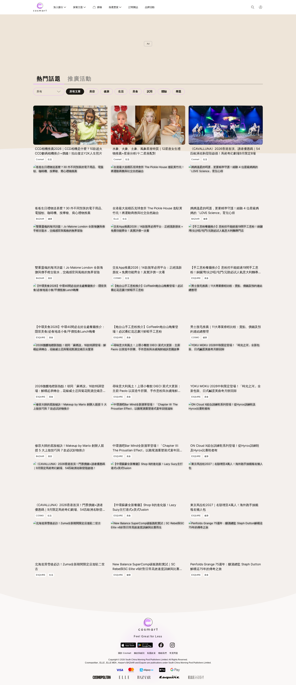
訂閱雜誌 (133, 7)
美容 (92, 91)
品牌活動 (150, 7)
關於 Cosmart (124, 653)
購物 (99, 7)
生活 (121, 91)
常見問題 (173, 653)
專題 (178, 91)
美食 (135, 91)
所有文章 (75, 91)
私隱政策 (151, 653)
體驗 (164, 91)
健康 (106, 91)
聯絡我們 (162, 653)
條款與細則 (139, 653)
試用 (149, 91)
